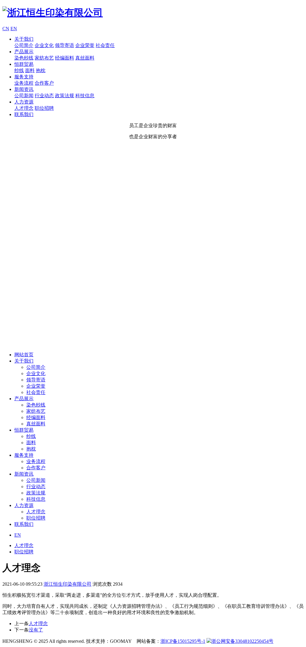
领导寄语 (64, 45)
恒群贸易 (23, 64)
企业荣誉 (84, 45)
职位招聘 (44, 108)
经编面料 (64, 57)
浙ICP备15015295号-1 (182, 641)
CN (5, 28)
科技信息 (84, 95)
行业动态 (44, 95)
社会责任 (105, 45)
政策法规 (64, 95)
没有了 (36, 629)
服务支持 (23, 76)
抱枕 (40, 70)
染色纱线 (23, 57)
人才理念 (23, 108)
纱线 (19, 70)
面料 (30, 70)
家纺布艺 (44, 57)
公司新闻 (23, 95)
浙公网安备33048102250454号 (242, 641)
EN (13, 28)
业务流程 (23, 83)
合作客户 (44, 83)
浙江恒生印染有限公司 (67, 584)
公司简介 (23, 45)
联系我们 (23, 114)
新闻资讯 (23, 89)
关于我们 (23, 39)
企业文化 (44, 45)
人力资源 (23, 101)
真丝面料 (84, 57)
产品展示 (23, 51)
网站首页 (23, 354)
